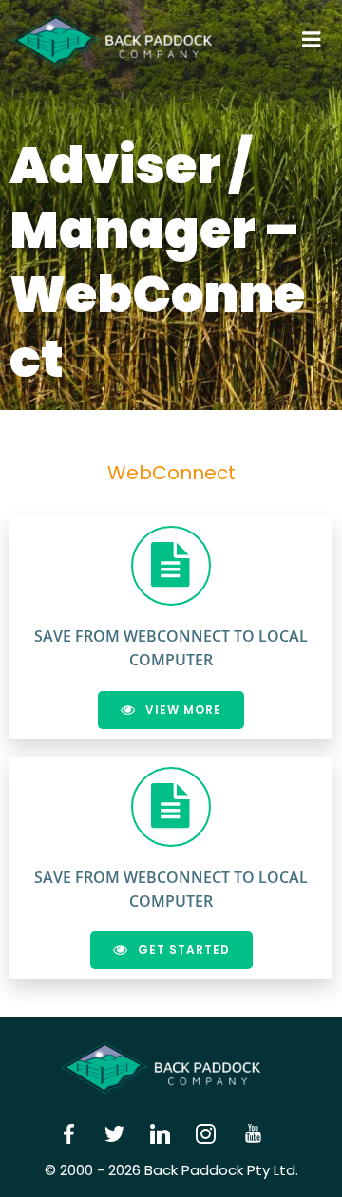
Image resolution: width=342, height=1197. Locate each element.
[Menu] (311, 40)
